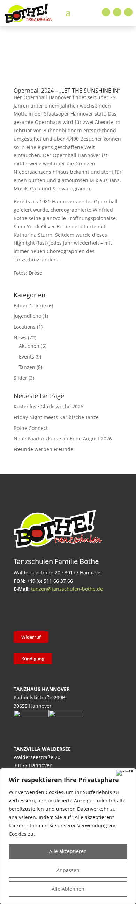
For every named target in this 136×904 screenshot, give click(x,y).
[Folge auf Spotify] (93, 611)
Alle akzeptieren (68, 851)
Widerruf (31, 637)
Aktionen (29, 346)
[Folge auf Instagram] (117, 12)
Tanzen (27, 367)
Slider (20, 378)
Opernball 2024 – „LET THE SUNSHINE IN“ (67, 90)
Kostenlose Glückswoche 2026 (48, 406)
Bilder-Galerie (30, 305)
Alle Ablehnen (68, 889)
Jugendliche (27, 316)
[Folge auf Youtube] (128, 12)
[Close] (124, 773)
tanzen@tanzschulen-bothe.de (67, 588)
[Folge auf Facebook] (106, 12)
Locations (25, 326)
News (20, 337)
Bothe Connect (31, 428)
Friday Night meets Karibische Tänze (56, 417)
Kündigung (32, 658)
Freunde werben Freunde (43, 449)
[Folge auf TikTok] (39, 611)
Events (26, 356)
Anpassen (68, 870)
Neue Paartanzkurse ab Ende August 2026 (63, 438)
